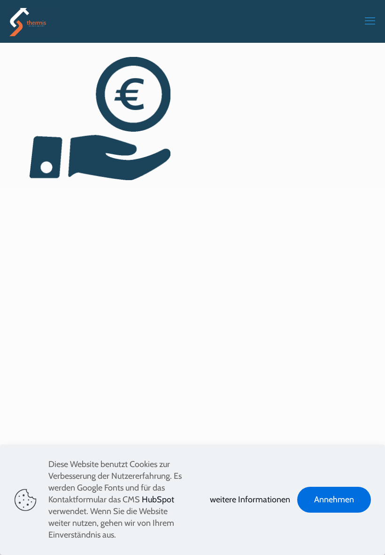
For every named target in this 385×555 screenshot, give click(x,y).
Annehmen (334, 499)
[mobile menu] (370, 21)
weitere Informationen (250, 499)
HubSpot (158, 499)
